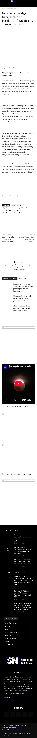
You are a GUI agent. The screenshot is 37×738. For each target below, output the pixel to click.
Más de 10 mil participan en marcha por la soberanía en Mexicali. (22, 550)
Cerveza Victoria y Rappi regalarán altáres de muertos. (27, 239)
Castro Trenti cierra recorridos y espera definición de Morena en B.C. (23, 538)
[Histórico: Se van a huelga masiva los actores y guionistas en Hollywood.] (7, 298)
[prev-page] (3, 316)
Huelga (5, 210)
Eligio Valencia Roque (24, 208)
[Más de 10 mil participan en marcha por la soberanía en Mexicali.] (8, 549)
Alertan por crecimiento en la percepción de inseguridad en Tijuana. (23, 562)
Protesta (21, 213)
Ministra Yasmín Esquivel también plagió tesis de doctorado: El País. (22, 308)
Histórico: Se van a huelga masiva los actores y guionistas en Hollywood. (22, 298)
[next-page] (6, 316)
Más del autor (23, 278)
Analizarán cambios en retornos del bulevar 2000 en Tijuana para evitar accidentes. (23, 606)
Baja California (11, 9)
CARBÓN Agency (14, 729)
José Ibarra (8, 24)
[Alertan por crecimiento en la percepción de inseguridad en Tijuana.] (8, 562)
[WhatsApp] (14, 29)
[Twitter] (9, 29)
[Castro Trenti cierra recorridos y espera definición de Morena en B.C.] (8, 537)
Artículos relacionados (9, 278)
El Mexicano (20, 205)
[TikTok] (18, 714)
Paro (27, 210)
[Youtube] (30, 714)
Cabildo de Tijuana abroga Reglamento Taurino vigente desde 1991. (23, 594)
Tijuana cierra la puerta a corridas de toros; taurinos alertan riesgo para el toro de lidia (23, 580)
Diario (13, 205)
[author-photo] (18, 259)
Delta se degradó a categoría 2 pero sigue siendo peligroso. (9, 239)
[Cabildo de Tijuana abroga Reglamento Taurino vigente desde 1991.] (8, 593)
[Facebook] (4, 29)
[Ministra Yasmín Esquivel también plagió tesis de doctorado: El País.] (7, 308)
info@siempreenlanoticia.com (15, 700)
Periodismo (14, 213)
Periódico (5, 213)
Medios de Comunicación (16, 210)
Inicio (3, 9)
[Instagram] (12, 714)
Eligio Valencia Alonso (9, 208)
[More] (18, 29)
